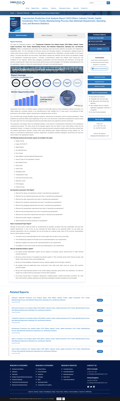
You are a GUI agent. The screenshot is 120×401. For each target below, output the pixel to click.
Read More (15, 302)
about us (76, 8)
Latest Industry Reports (68, 379)
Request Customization (100, 68)
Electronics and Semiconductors (19, 385)
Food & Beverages (42, 371)
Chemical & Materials (17, 379)
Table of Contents (47, 35)
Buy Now (99, 48)
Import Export (66, 377)
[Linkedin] (94, 387)
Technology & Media (42, 382)
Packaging (40, 377)
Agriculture (14, 371)
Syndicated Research (68, 374)
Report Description (21, 35)
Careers (41, 391)
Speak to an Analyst (100, 86)
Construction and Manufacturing (20, 382)
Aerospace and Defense (17, 369)
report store (35, 8)
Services (53, 8)
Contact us (84, 8)
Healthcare (40, 374)
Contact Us (81, 391)
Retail (39, 379)
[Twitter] (91, 387)
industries (45, 8)
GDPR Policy (89, 391)
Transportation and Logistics (45, 385)
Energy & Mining (42, 369)
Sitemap (66, 391)
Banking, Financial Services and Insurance (22, 377)
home (27, 8)
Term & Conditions (73, 391)
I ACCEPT (59, 398)
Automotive (14, 374)
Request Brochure (99, 81)
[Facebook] (88, 387)
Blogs (53, 391)
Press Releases (47, 391)
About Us (30, 391)
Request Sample (72, 35)
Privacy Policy (59, 391)
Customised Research (68, 371)
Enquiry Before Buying (99, 77)
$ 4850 (100, 300)
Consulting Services (68, 369)
